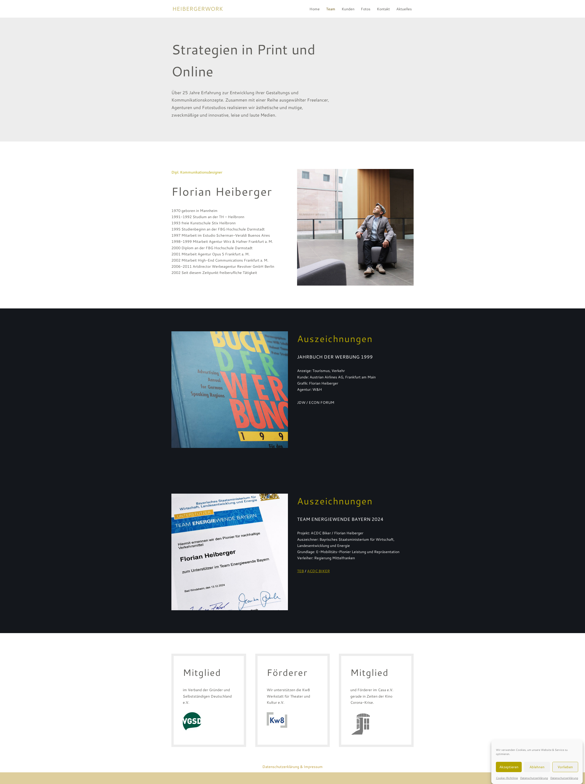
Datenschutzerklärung (534, 778)
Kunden (348, 8)
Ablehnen (537, 766)
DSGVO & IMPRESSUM (193, 778)
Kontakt (383, 8)
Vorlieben (565, 766)
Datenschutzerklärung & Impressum (292, 766)
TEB (300, 570)
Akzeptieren (509, 766)
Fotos (365, 8)
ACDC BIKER (318, 570)
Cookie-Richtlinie (507, 778)
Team (330, 8)
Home (314, 8)
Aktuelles (404, 8)
